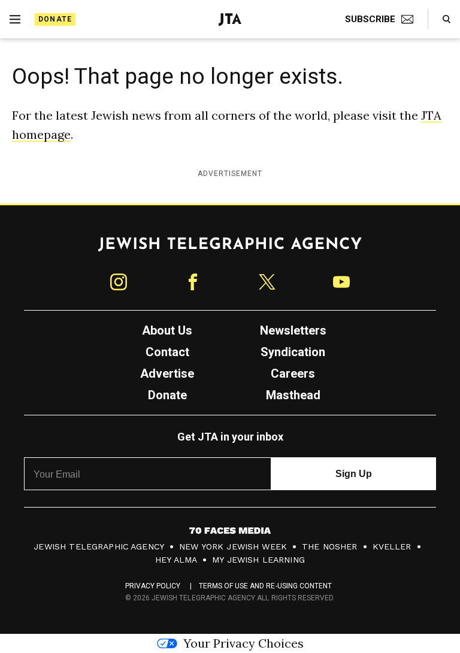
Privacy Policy (153, 586)
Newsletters (293, 330)
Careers (293, 373)
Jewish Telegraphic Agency (99, 546)
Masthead (293, 395)
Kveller (392, 546)
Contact (167, 352)
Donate (55, 19)
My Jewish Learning (258, 559)
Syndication (293, 352)
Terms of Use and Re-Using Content (265, 586)
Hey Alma (176, 559)
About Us (167, 330)
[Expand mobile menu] (15, 19)
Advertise (167, 373)
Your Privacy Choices (243, 643)
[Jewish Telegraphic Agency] (230, 249)
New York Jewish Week (233, 546)
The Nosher (330, 546)
